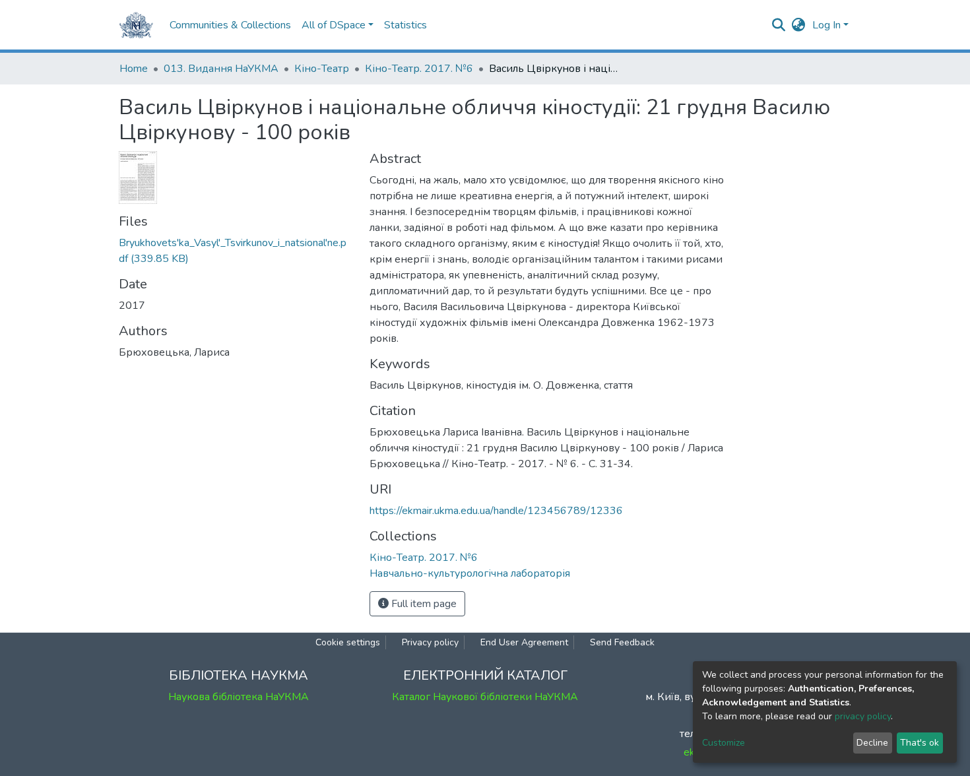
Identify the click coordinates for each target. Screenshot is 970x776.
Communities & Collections (230, 25)
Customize (723, 742)
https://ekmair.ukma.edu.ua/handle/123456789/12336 (496, 510)
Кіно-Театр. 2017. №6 (419, 68)
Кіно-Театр (321, 68)
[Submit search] (779, 25)
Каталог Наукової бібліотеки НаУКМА (485, 697)
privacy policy (863, 716)
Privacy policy (430, 642)
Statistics (405, 25)
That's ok (919, 742)
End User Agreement (524, 642)
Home (133, 68)
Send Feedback (622, 642)
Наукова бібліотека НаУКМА (238, 697)
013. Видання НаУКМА (221, 68)
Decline (872, 742)
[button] (799, 25)
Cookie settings (347, 642)
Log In (826, 25)
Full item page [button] (423, 604)
